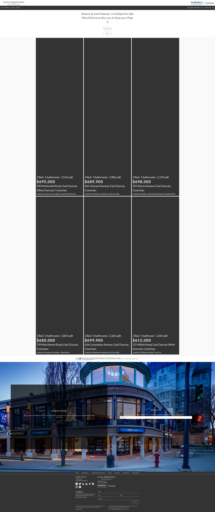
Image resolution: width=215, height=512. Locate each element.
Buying (18, 7)
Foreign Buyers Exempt (98, 473)
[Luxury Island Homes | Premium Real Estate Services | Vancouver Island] (13, 4)
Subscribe (156, 421)
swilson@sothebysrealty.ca (195, 7)
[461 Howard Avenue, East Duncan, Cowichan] (107, 54)
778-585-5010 (207, 7)
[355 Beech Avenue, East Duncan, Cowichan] (155, 54)
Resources (126, 473)
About (110, 473)
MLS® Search (136, 473)
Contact (117, 473)
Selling (13, 7)
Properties (7, 7)
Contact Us (59, 421)
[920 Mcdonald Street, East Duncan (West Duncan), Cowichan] (59, 54)
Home (77, 473)
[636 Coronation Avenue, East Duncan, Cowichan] (107, 212)
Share (107, 33)
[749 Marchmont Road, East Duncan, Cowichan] (59, 212)
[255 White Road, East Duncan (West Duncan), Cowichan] (155, 212)
